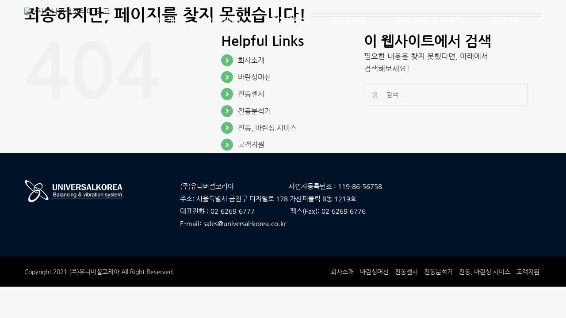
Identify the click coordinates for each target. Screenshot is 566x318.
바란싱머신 (254, 77)
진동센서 (251, 94)
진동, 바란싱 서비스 (267, 128)
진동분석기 (254, 111)
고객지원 (251, 144)
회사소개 (251, 60)
